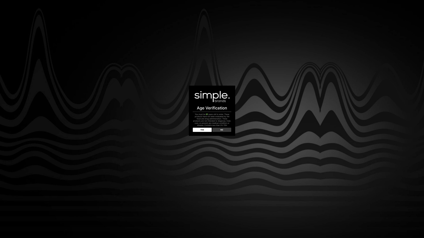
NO (221, 130)
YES (202, 130)
